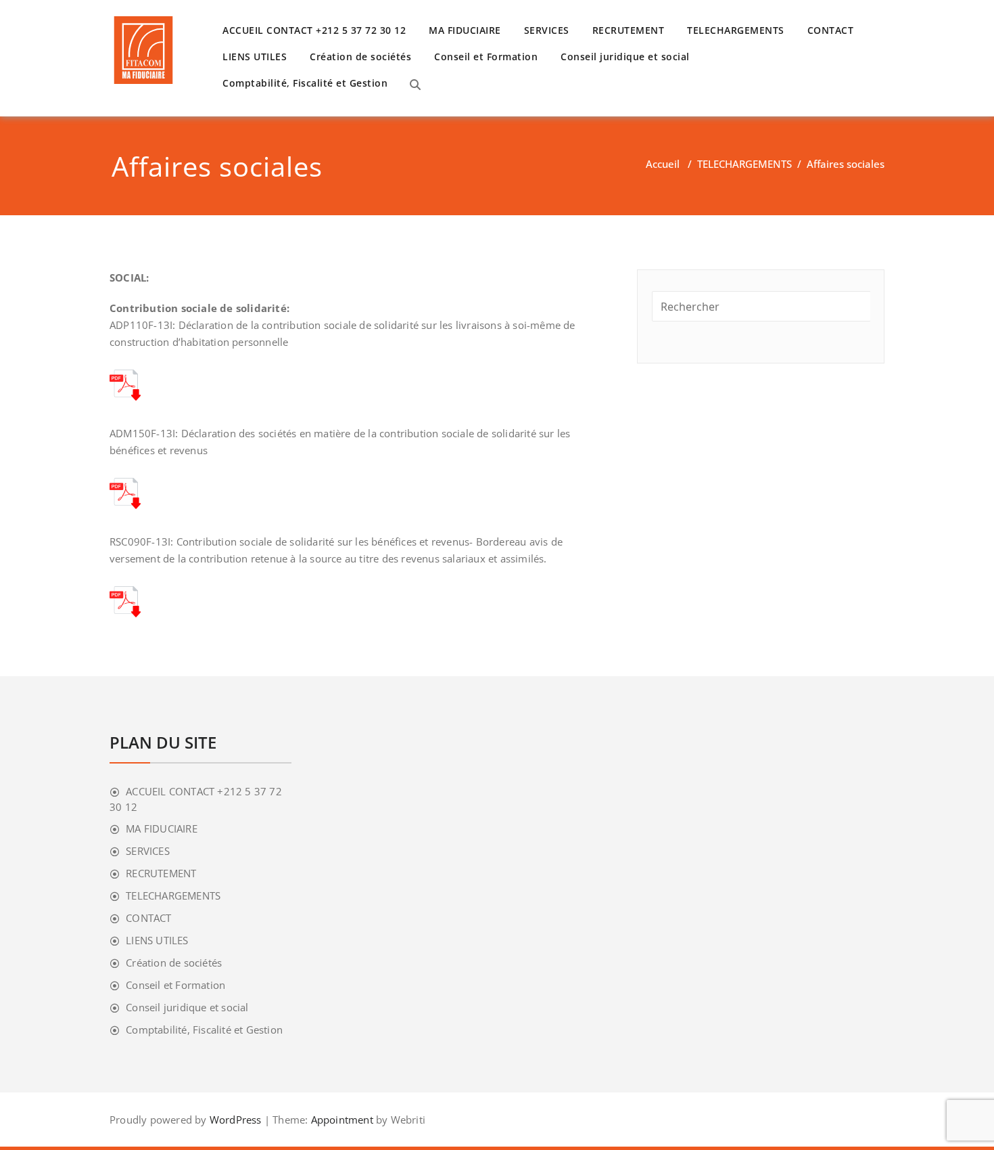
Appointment (340, 1119)
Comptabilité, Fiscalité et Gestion (304, 82)
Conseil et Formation (486, 56)
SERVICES (546, 30)
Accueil (663, 164)
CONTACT (830, 30)
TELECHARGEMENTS (735, 30)
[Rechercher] (415, 84)
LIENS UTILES (254, 56)
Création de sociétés (360, 56)
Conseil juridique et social (625, 56)
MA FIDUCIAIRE (465, 30)
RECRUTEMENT (628, 30)
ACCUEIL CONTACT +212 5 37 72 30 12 (314, 30)
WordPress (236, 1119)
